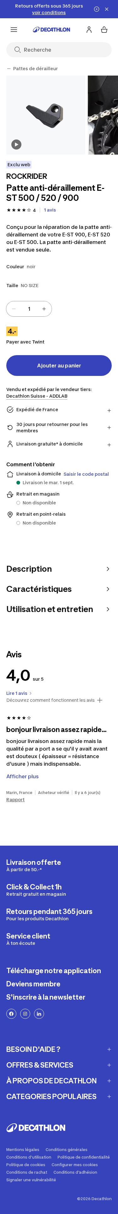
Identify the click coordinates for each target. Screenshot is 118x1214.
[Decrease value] (13, 308)
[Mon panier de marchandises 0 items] (104, 29)
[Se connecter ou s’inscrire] (89, 29)
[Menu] (13, 29)
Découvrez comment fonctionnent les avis (50, 700)
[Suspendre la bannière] (97, 9)
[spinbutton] (29, 309)
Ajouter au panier (59, 365)
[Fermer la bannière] (107, 9)
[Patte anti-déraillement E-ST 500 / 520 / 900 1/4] (45, 115)
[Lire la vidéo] (16, 144)
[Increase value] (44, 308)
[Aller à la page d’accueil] (51, 29)
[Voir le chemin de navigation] (8, 68)
